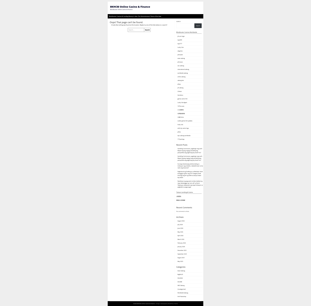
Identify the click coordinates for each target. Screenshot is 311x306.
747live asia (181, 106)
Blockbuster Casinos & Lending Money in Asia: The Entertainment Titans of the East (135, 16)
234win (180, 91)
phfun (179, 132)
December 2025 (182, 250)
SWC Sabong (181, 285)
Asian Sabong (181, 271)
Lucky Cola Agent (182, 102)
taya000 (180, 40)
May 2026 (180, 232)
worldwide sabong (183, 73)
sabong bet (181, 80)
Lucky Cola (181, 47)
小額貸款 (178, 196)
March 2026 (181, 239)
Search (178, 21)
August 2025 (181, 257)
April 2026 (180, 235)
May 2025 (180, 261)
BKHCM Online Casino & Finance (130, 6)
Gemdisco (180, 95)
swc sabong (181, 65)
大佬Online (181, 117)
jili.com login (181, 36)
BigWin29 (180, 274)
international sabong (183, 69)
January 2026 (181, 246)
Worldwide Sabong (183, 293)
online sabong (181, 76)
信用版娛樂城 (181, 113)
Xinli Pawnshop (182, 296)
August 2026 (181, 221)
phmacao (180, 62)
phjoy (179, 84)
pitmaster (180, 54)
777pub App (181, 139)
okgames (180, 51)
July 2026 (180, 224)
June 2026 (180, 228)
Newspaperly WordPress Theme (169, 303)
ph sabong (180, 88)
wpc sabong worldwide (184, 135)
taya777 (180, 43)
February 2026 (182, 243)
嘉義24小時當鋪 (180, 200)
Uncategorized (182, 289)
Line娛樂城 (181, 110)
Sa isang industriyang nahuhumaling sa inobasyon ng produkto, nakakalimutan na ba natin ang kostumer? (190, 166)
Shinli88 (180, 282)
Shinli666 (180, 278)
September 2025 (182, 254)
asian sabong (181, 58)
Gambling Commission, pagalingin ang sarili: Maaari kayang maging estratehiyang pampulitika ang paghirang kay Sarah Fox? (190, 150)
